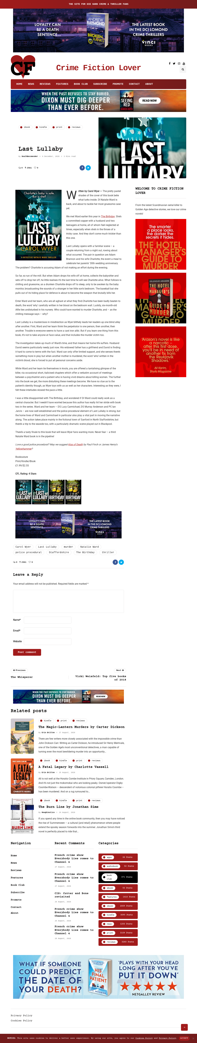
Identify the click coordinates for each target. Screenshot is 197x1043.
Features (62, 84)
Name (17, 619)
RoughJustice (48, 812)
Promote (118, 84)
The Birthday (108, 216)
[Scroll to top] (184, 1027)
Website (17, 641)
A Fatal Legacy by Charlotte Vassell (73, 767)
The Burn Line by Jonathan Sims (68, 807)
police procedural (29, 552)
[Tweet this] (88, 167)
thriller (108, 552)
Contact (134, 84)
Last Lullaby (47, 547)
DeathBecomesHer (30, 156)
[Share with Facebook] (82, 167)
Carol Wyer (23, 547)
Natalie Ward (89, 547)
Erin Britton (48, 733)
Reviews (45, 84)
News (31, 84)
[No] (193, 1038)
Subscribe (100, 84)
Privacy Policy (21, 1015)
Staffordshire (59, 552)
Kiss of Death (75, 444)
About (149, 84)
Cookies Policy (21, 1020)
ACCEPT (184, 1038)
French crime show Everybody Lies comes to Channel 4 (74, 859)
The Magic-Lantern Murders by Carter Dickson (81, 727)
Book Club (81, 84)
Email (16, 630)
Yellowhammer (23, 448)
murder (68, 547)
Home (19, 84)
